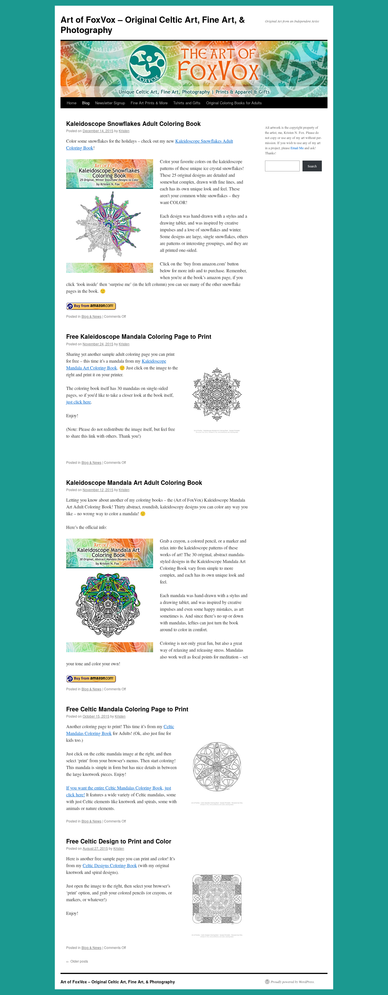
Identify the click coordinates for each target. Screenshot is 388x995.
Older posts (77, 961)
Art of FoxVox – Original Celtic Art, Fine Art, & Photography (153, 24)
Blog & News (91, 316)
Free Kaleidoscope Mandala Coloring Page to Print (138, 336)
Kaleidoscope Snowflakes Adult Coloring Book (133, 123)
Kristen (124, 130)
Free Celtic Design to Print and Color (118, 841)
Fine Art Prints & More (149, 102)
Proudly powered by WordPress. (293, 981)
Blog (85, 102)
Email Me (297, 148)
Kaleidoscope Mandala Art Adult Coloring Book (134, 482)
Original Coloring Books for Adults (234, 102)
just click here (78, 402)
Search (312, 166)
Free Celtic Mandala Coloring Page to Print (127, 709)
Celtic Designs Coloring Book (110, 865)
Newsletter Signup (110, 102)
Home (71, 102)
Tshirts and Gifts (187, 102)
